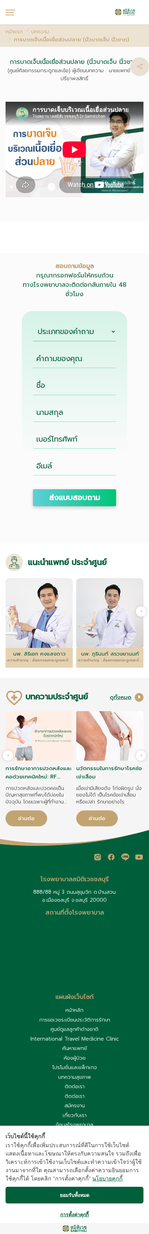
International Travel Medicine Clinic (74, 1039)
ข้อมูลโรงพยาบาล (74, 1124)
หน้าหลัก (74, 1010)
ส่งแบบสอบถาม (74, 497)
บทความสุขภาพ (74, 1077)
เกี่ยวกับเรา (75, 1115)
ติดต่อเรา (75, 1086)
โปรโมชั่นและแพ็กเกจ (74, 1067)
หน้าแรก (14, 31)
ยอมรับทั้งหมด (74, 1195)
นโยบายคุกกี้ (107, 1178)
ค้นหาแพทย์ (74, 1048)
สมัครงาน (74, 1105)
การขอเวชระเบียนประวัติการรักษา (74, 1020)
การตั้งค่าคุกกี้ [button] (74, 1214)
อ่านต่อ (26, 818)
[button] (139, 66)
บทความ (40, 31)
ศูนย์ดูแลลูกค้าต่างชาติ (74, 1029)
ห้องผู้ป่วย (75, 1058)
